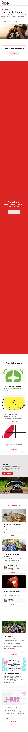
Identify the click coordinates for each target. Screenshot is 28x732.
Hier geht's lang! (14, 212)
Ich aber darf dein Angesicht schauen (12, 592)
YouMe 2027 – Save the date (12, 708)
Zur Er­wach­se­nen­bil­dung (11, 442)
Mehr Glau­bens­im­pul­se (14, 608)
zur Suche (14, 53)
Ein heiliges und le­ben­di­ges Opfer (12, 525)
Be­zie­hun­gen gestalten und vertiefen (12, 555)
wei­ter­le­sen (14, 393)
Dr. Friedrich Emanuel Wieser (14, 565)
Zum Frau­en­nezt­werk (10, 414)
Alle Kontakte (7, 473)
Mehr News (14, 725)
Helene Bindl (10, 599)
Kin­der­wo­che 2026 (9, 636)
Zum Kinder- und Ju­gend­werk (13, 386)
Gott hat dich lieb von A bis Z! (13, 673)
